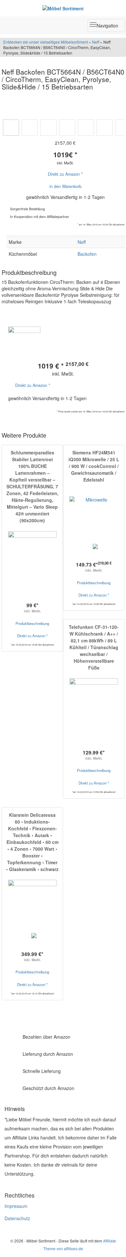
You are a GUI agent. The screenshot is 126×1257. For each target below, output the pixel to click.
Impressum (16, 1206)
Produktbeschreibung (32, 623)
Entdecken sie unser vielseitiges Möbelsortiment (46, 42)
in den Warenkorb (65, 186)
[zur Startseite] (63, 8)
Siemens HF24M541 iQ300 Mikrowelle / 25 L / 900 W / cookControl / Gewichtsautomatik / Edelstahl (93, 466)
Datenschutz (17, 1218)
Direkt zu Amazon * (65, 174)
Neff (95, 42)
